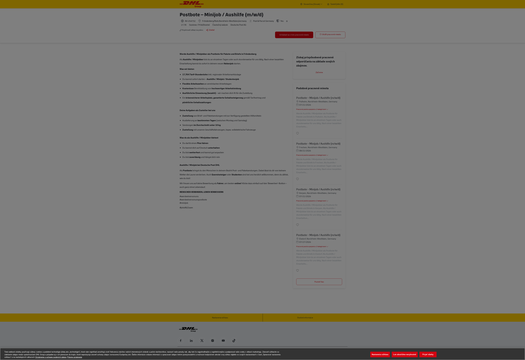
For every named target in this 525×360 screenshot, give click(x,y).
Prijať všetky (427, 354)
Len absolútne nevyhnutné (404, 354)
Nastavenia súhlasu (380, 354)
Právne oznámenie (74, 357)
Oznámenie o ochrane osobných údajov (51, 357)
